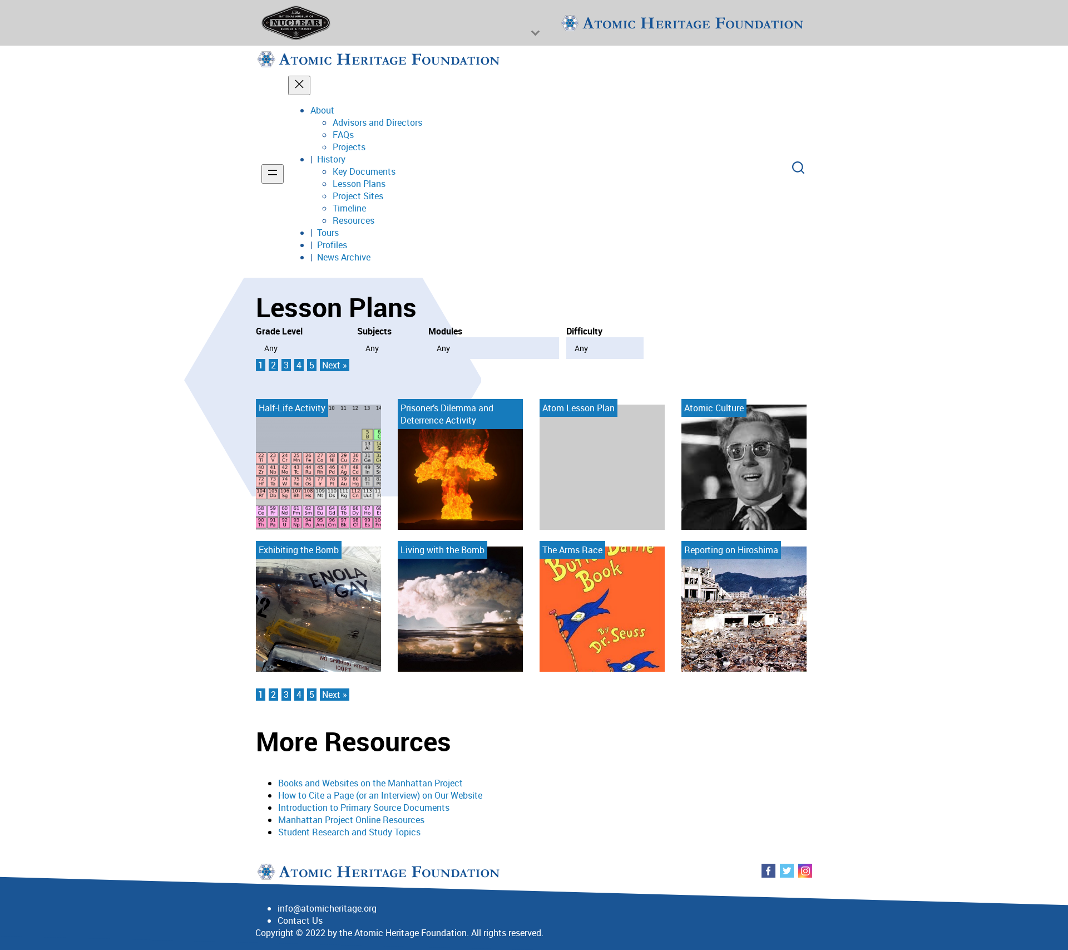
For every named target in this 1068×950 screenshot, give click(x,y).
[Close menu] (299, 85)
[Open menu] (272, 174)
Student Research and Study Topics (349, 832)
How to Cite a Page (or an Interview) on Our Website (380, 795)
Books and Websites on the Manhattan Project (370, 783)
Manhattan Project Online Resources (351, 820)
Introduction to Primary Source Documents (363, 807)
